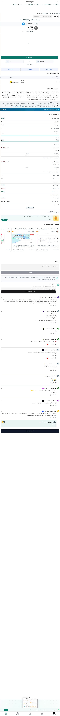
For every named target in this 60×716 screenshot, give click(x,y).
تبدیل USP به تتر (29, 65)
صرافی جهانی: (40, 4)
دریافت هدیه (4, 219)
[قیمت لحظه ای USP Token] (23, 23)
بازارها (49, 16)
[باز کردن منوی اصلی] (57, 1)
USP (7, 61)
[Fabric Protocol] (43, 401)
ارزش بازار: (33, 4)
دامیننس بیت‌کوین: (20, 4)
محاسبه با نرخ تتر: (30, 31)
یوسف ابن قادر (53, 411)
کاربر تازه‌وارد (53, 311)
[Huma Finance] (43, 388)
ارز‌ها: (58, 4)
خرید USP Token (29, 57)
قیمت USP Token (55, 118)
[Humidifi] (43, 411)
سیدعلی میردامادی (52, 297)
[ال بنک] (11, 82)
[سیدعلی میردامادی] (58, 297)
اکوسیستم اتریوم (30, 207)
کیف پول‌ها (36, 16)
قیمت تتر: (52, 4)
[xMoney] (40, 297)
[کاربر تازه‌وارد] (58, 311)
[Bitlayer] (44, 364)
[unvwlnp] (58, 364)
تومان (38, 61)
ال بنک (14, 81)
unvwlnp (54, 364)
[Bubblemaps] (43, 311)
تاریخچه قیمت (44, 16)
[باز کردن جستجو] (2, 1)
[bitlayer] (40, 422)
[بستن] (2, 710)
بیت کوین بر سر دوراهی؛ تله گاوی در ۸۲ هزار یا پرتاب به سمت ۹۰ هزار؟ (23, 229)
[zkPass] (43, 329)
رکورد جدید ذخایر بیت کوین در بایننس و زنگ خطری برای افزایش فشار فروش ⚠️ (47, 229)
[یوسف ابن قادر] (58, 411)
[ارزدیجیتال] (30, 1)
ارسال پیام (30, 272)
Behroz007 (50, 422)
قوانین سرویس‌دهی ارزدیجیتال (18, 106)
